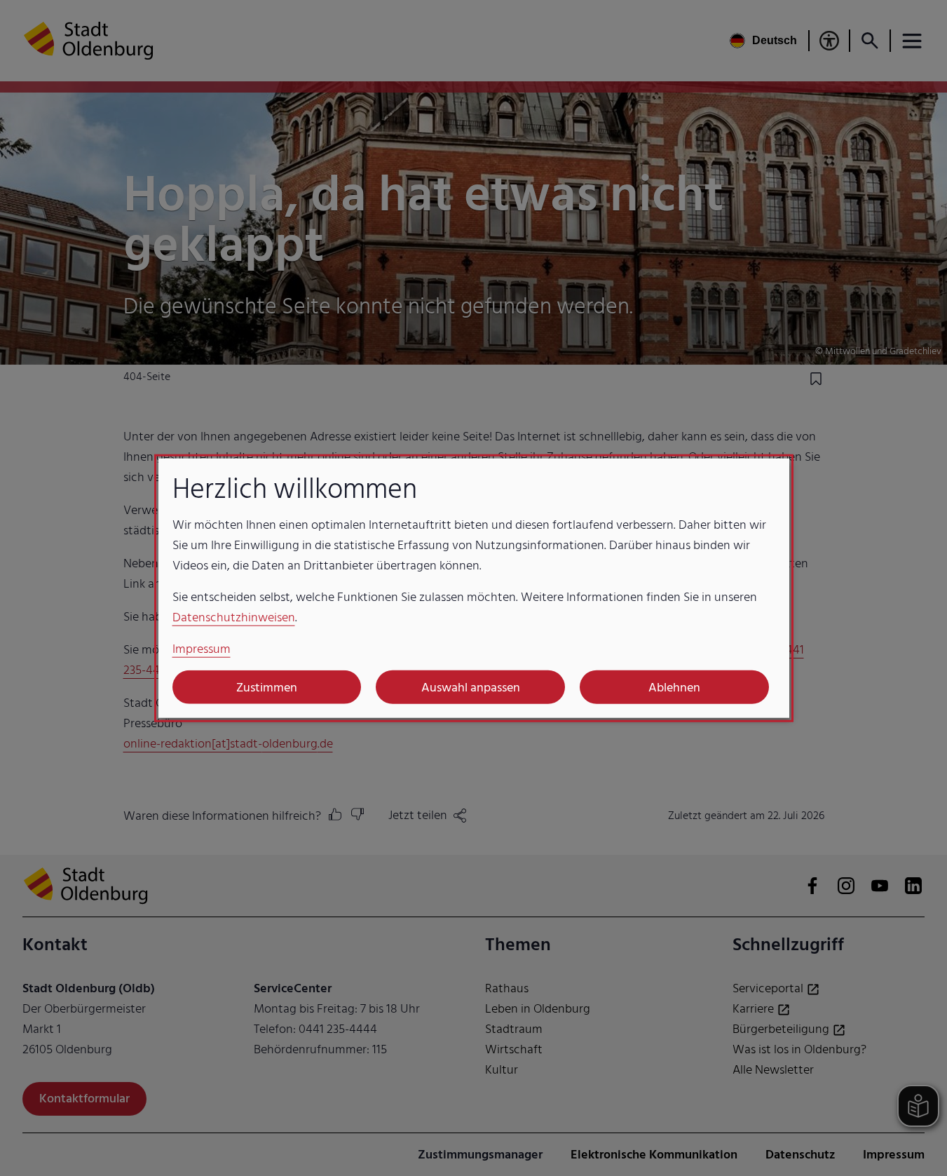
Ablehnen (674, 687)
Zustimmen (266, 687)
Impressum (201, 649)
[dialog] (473, 588)
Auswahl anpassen (470, 687)
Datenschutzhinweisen (233, 617)
